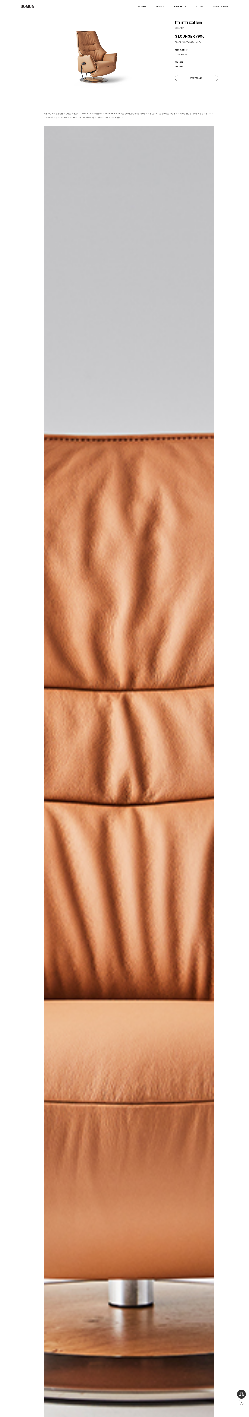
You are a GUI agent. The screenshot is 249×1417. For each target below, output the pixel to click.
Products (180, 6)
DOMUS (142, 6)
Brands (160, 6)
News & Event (220, 6)
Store (199, 6)
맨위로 (241, 1402)
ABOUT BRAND (196, 78)
